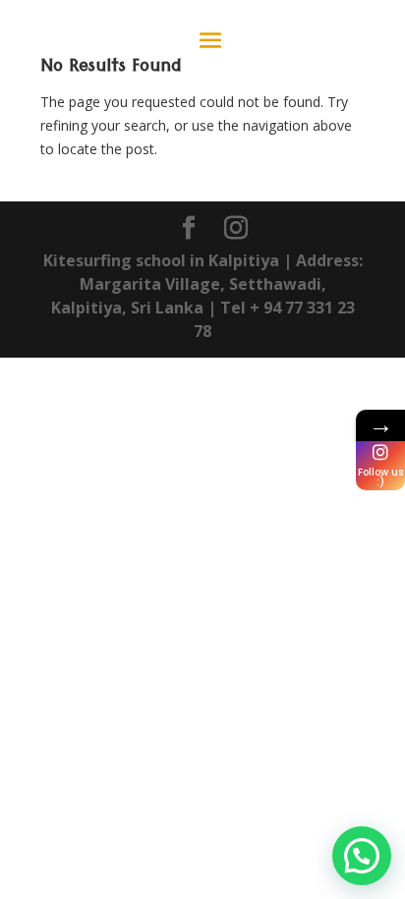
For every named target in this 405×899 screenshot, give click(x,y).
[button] (361, 855)
